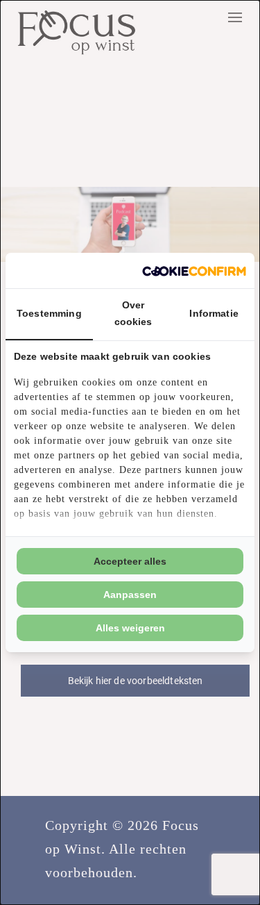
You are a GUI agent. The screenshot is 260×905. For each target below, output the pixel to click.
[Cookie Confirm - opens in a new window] (194, 270)
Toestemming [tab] (49, 313)
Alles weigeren (130, 627)
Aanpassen (130, 594)
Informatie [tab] (214, 313)
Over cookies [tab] (133, 313)
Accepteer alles (130, 561)
